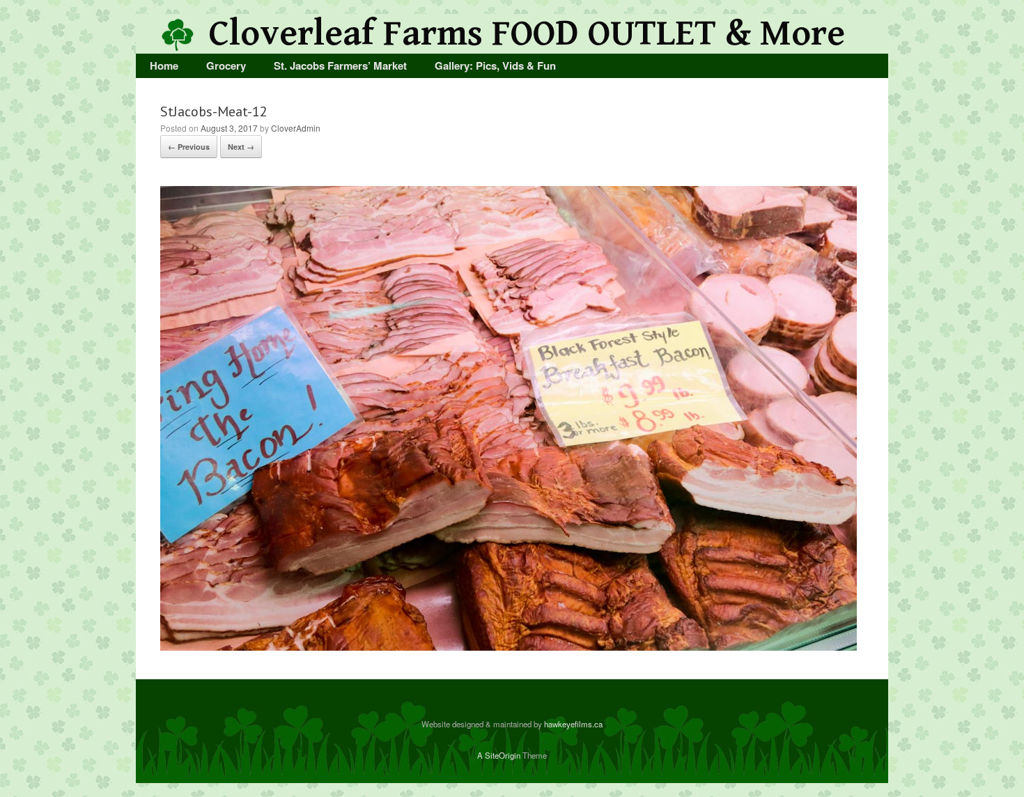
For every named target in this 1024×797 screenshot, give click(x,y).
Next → (241, 146)
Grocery (226, 65)
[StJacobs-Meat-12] (508, 646)
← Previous (189, 146)
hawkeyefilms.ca (573, 723)
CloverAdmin (295, 128)
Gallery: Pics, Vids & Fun (495, 65)
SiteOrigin (502, 755)
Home (164, 65)
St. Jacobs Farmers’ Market (340, 65)
